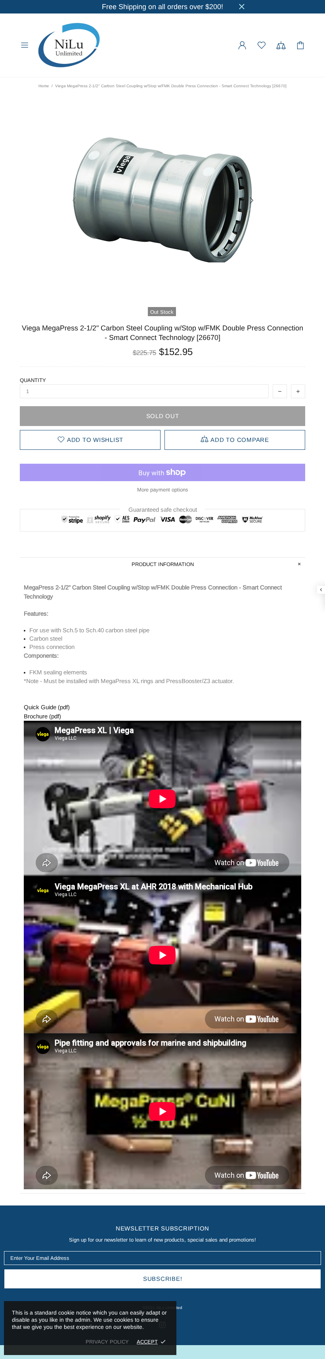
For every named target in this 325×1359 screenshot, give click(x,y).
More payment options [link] (162, 490)
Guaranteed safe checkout (162, 509)
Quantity (33, 380)
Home (43, 86)
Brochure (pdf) (42, 716)
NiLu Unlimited (69, 45)
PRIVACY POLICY (107, 1342)
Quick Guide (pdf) (47, 707)
